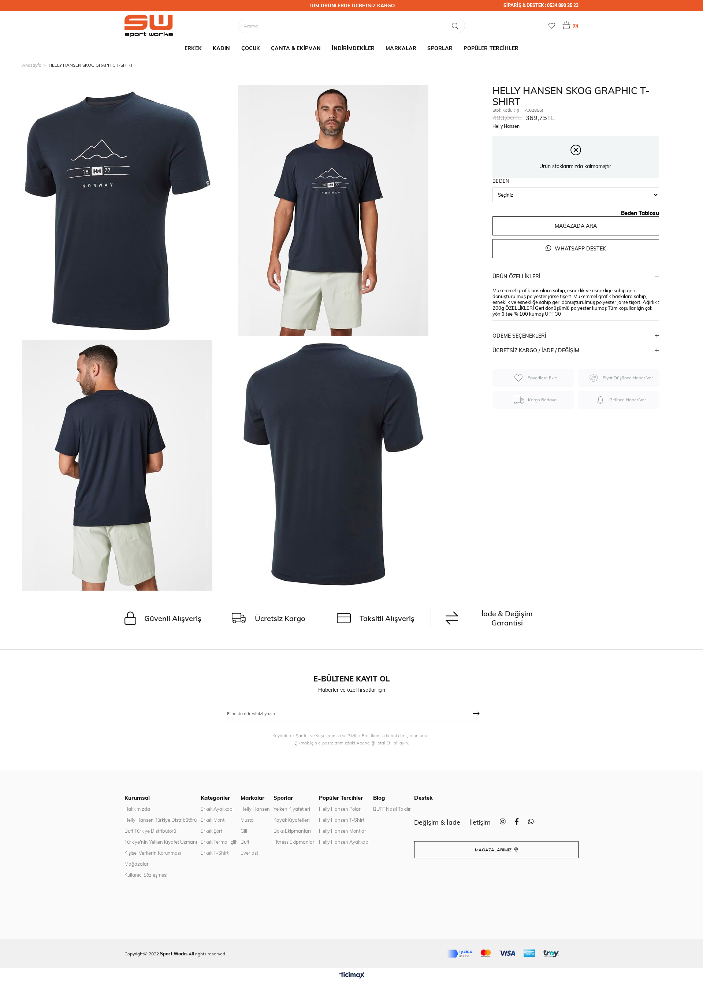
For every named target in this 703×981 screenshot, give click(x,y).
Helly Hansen (255, 809)
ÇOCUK (250, 48)
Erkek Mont (212, 820)
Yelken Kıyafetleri (292, 809)
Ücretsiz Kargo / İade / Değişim (535, 350)
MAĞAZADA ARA (576, 226)
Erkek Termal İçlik (219, 842)
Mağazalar (136, 864)
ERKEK (193, 48)
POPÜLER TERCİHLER (491, 48)
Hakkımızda (137, 809)
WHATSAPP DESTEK (579, 248)
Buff (245, 842)
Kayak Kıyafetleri (292, 820)
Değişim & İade (437, 822)
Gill (244, 831)
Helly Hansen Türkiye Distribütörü (160, 820)
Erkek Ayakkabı (217, 809)
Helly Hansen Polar (340, 809)
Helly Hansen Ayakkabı (344, 842)
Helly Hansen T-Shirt (341, 820)
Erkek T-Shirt (214, 853)
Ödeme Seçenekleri (519, 335)
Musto (247, 820)
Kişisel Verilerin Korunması (152, 853)
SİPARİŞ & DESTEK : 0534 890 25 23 (541, 5)
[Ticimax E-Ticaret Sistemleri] (352, 975)
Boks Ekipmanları (292, 831)
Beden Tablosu (640, 212)
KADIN (221, 48)
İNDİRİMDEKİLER (353, 48)
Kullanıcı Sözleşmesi (145, 875)
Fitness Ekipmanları (295, 842)
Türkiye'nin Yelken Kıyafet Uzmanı (160, 842)
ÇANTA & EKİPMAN (296, 48)
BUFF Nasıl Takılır (392, 809)
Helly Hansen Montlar (342, 831)
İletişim (480, 822)
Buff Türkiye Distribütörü (150, 831)
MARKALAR (401, 48)
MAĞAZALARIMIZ (494, 849)
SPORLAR (440, 48)
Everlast (249, 853)
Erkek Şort (211, 831)
